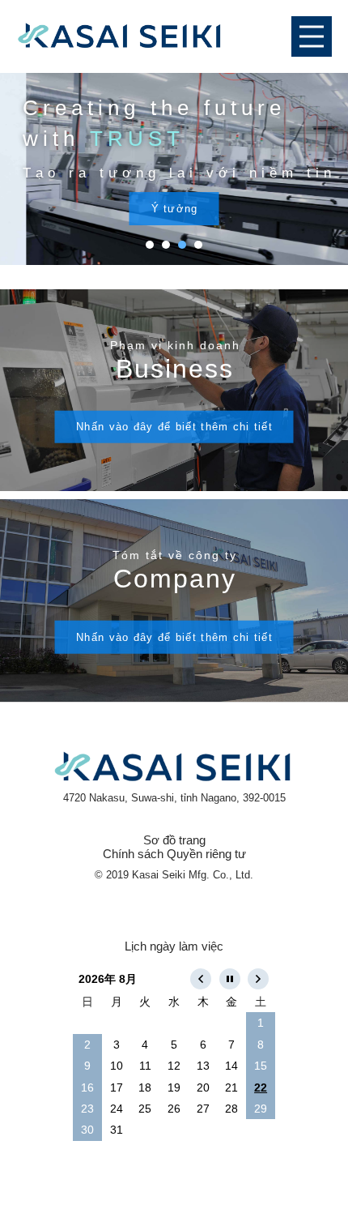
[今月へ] (232, 979)
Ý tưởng (174, 209)
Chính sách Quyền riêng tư (174, 854)
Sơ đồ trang (174, 840)
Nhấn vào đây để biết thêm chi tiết (174, 427)
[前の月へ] (203, 979)
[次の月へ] (260, 979)
